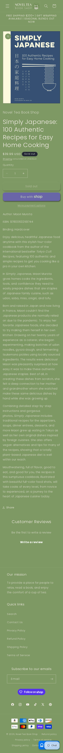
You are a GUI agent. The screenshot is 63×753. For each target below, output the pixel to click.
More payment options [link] (32, 205)
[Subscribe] (52, 679)
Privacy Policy (16, 630)
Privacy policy (22, 739)
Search (12, 614)
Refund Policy (16, 639)
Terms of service (42, 739)
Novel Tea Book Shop (27, 734)
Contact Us (15, 622)
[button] (7, 6)
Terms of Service (18, 655)
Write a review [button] (31, 542)
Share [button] (10, 507)
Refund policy (49, 734)
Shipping (7, 159)
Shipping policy (20, 745)
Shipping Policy (17, 647)
